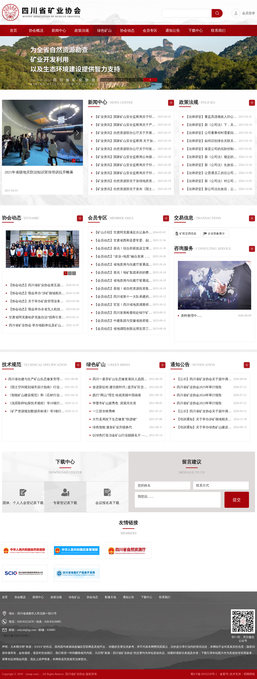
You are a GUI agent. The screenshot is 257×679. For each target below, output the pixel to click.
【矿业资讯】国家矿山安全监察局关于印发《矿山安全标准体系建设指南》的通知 (152, 173)
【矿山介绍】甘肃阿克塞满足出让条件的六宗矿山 (129, 232)
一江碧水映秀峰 (104, 411)
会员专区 (150, 31)
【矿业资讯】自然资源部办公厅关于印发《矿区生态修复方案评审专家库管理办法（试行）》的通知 (165, 149)
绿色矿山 (104, 31)
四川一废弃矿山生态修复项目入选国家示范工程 (126, 379)
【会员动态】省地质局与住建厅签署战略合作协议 (129, 264)
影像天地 (110, 597)
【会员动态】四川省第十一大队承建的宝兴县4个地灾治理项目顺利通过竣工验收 (151, 296)
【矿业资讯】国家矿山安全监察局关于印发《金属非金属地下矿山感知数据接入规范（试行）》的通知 (166, 116)
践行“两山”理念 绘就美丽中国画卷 (117, 395)
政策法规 (81, 31)
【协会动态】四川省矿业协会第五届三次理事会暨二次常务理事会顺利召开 (62, 285)
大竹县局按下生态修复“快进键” (115, 419)
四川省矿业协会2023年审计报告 (199, 403)
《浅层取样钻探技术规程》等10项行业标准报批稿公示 (46, 403)
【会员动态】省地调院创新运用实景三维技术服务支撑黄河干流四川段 (144, 328)
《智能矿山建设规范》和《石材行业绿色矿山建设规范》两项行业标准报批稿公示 (66, 395)
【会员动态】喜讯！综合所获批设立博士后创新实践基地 (134, 248)
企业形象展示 (216, 233)
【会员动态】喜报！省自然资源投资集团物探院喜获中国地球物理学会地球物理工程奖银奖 (158, 288)
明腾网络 (249, 674)
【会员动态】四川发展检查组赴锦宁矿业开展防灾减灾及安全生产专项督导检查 (150, 312)
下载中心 (195, 31)
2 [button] (121, 79)
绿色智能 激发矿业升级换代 (112, 427)
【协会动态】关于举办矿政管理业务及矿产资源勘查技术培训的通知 (57, 301)
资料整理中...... (191, 315)
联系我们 (218, 31)
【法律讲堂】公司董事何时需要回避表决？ (215, 132)
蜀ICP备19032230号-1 (17, 635)
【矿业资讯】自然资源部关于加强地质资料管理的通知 (132, 181)
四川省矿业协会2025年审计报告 (199, 387)
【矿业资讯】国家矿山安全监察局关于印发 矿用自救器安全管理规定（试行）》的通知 (155, 165)
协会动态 (127, 31)
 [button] (7, 132)
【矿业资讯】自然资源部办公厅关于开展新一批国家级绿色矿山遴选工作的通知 (150, 132)
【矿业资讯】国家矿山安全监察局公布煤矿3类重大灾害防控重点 (140, 157)
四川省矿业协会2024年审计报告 (199, 395)
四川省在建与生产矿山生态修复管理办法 (37, 379)
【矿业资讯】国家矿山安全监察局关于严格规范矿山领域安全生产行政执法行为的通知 (155, 124)
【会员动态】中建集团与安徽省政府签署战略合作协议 (132, 320)
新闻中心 (59, 31)
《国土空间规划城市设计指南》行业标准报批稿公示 (45, 387)
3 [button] (135, 79)
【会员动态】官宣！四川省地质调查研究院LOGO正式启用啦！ (139, 304)
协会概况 (36, 31)
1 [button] (106, 79)
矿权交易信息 (187, 233)
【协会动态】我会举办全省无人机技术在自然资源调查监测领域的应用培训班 (63, 309)
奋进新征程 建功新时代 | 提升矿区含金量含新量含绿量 (131, 387)
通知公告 (172, 31)
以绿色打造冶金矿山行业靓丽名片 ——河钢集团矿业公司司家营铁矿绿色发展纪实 (151, 435)
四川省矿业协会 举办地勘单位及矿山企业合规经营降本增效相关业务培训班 (62, 325)
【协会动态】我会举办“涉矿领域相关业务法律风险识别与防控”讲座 (57, 293)
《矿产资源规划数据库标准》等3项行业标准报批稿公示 (47, 411)
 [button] (77, 132)
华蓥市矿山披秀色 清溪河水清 (114, 403)
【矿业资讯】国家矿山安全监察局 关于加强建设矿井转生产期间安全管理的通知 (150, 141)
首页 (13, 31)
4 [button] (150, 79)
